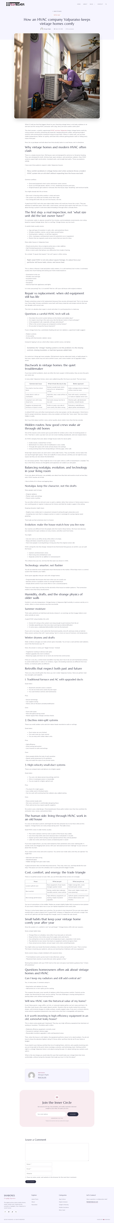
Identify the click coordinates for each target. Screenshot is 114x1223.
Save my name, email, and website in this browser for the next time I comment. (52, 1177)
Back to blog (58, 11)
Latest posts (35, 1199)
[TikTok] (12, 1212)
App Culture (62, 1199)
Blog (91, 4)
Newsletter (34, 1204)
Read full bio (42, 1077)
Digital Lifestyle (63, 1202)
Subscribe (73, 1114)
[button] (106, 4)
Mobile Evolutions (64, 1207)
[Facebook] (5, 1212)
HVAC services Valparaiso (59, 130)
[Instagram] (9, 1212)
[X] (16, 1212)
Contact (100, 4)
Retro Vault (62, 1210)
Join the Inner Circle (57, 1102)
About (85, 4)
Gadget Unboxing (64, 1204)
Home (79, 4)
